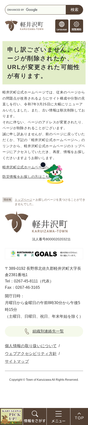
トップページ (23, 199)
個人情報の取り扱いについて (31, 346)
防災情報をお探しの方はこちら (27, 177)
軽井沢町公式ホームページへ (25, 167)
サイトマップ (17, 361)
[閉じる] (43, 165)
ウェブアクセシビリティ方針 (31, 354)
